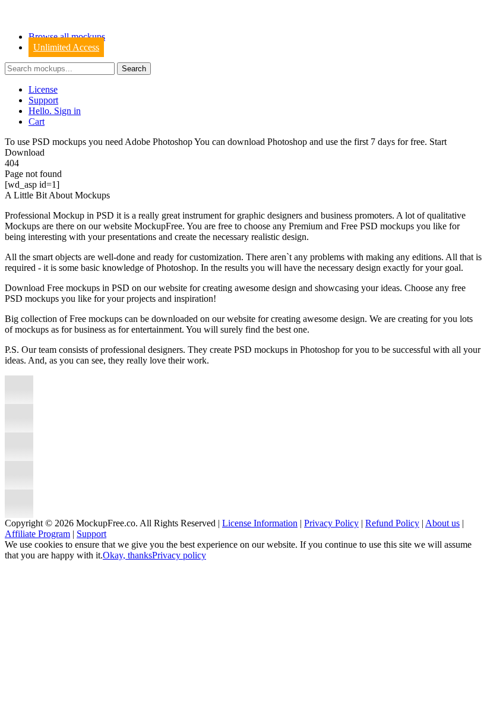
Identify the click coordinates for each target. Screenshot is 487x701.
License (43, 89)
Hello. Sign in (55, 111)
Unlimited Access (66, 47)
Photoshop (287, 142)
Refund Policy (392, 523)
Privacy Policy (331, 523)
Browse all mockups (67, 36)
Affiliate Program (37, 534)
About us (442, 523)
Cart (37, 121)
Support (43, 100)
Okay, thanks (127, 555)
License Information (260, 523)
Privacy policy (179, 555)
